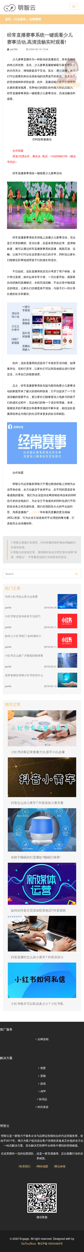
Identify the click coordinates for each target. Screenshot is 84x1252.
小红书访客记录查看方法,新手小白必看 (38, 752)
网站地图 (42, 1166)
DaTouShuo (28, 1243)
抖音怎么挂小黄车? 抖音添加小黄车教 (37, 802)
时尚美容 (43, 1107)
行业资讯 (20, 19)
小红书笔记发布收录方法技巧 (22, 616)
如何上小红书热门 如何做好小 (23, 636)
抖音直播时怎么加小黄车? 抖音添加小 (37, 957)
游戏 (43, 1083)
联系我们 (25, 1166)
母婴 (43, 1068)
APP (43, 1091)
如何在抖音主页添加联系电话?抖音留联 (38, 910)
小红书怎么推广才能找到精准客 (24, 655)
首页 (8, 19)
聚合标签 (60, 1166)
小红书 (36, 512)
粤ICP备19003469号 (50, 1243)
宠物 (43, 1076)
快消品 (43, 1099)
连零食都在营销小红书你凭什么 (24, 675)
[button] (74, 6)
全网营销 (35, 19)
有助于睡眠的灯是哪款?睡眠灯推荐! (35, 857)
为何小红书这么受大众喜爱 (21, 596)
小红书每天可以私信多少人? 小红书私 (37, 1003)
